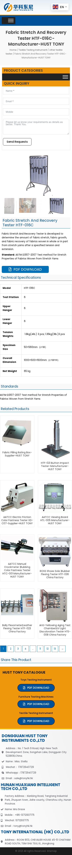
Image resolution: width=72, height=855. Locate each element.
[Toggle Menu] (11, 20)
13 (55, 648)
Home (13, 50)
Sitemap (52, 851)
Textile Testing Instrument (33, 50)
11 (40, 648)
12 (47, 648)
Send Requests (17, 142)
